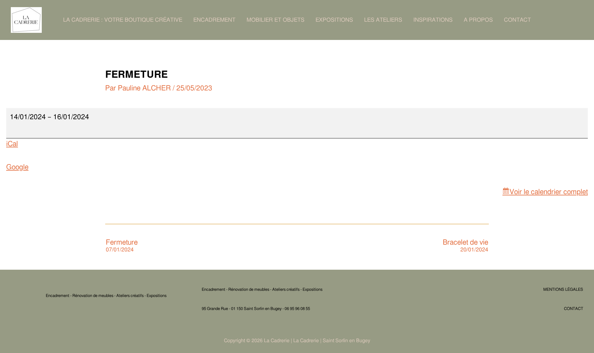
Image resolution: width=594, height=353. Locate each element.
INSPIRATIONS (433, 20)
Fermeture (122, 246)
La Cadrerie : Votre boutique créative (122, 20)
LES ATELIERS (383, 20)
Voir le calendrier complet (549, 192)
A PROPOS (478, 20)
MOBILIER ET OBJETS (275, 20)
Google (17, 167)
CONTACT (517, 20)
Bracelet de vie (465, 246)
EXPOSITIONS (334, 20)
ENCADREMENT (214, 20)
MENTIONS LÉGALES (563, 290)
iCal (12, 144)
